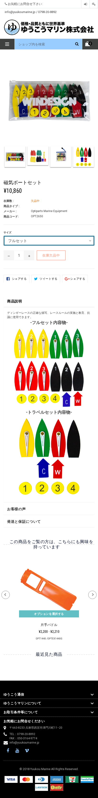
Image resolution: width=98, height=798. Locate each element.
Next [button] (92, 595)
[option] (15, 159)
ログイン (85, 4)
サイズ (7, 232)
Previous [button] (5, 595)
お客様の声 (16, 509)
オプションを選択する (49, 614)
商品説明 (14, 301)
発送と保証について (24, 521)
